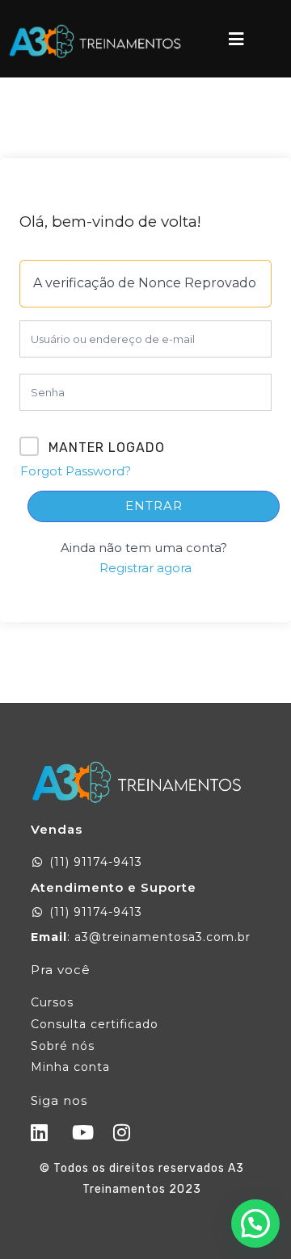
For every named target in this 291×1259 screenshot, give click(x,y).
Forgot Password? (75, 471)
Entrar (154, 505)
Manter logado (106, 447)
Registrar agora (145, 567)
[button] (255, 1223)
